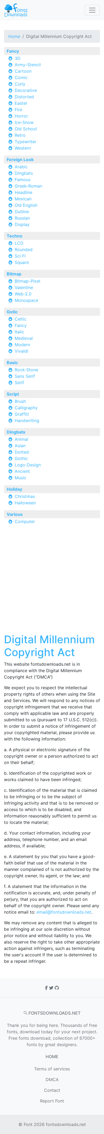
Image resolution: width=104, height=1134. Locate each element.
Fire (18, 109)
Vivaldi (21, 351)
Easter (21, 103)
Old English (26, 205)
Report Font (52, 1101)
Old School (26, 128)
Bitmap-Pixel (27, 281)
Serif (19, 382)
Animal (21, 439)
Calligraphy (26, 407)
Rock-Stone (26, 369)
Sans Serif (25, 376)
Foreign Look (20, 159)
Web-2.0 (23, 294)
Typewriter (25, 141)
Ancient (22, 471)
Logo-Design (28, 464)
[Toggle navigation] (92, 10)
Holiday (14, 489)
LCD (19, 243)
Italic (19, 331)
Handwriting (27, 420)
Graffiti (22, 414)
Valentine (24, 287)
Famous (22, 179)
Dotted (22, 452)
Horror (21, 116)
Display (22, 224)
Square (22, 262)
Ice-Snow (24, 122)
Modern (22, 344)
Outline (22, 211)
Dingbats (24, 173)
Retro (20, 135)
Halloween (25, 502)
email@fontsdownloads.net (64, 912)
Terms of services (52, 1068)
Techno (14, 236)
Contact (52, 1090)
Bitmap (14, 273)
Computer (25, 521)
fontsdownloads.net (66, 1124)
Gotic (12, 311)
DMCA (52, 1079)
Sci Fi (20, 256)
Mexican (23, 198)
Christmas (25, 496)
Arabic (21, 166)
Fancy (13, 51)
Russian (22, 218)
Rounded (24, 249)
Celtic (20, 319)
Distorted (24, 96)
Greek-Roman (28, 186)
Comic (21, 77)
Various (15, 514)
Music (20, 477)
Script (13, 394)
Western (23, 148)
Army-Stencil (28, 64)
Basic (12, 362)
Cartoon (23, 71)
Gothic (21, 458)
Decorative (26, 90)
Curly (20, 84)
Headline (23, 192)
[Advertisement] (52, 581)
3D (18, 58)
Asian (20, 445)
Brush (20, 401)
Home (14, 36)
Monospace (26, 300)
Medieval (24, 338)
